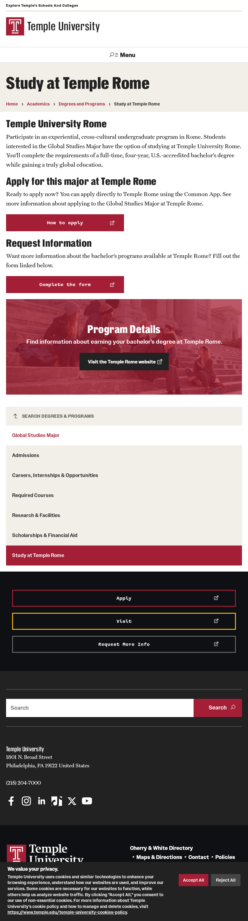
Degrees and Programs (82, 104)
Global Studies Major (36, 435)
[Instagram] (26, 801)
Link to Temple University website (45, 855)
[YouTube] (87, 801)
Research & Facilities (36, 515)
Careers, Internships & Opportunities (55, 475)
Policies (225, 857)
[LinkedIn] (41, 801)
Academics (38, 104)
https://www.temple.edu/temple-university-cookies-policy (67, 912)
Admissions (25, 455)
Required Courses (33, 495)
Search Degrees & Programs (58, 416)
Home (12, 104)
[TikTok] (56, 801)
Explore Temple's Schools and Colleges (42, 5)
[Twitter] (72, 801)
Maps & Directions (159, 857)
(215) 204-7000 (23, 783)
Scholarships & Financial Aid (44, 535)
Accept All (193, 880)
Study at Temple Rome (38, 555)
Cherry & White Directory (161, 848)
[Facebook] (11, 801)
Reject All (226, 880)
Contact (198, 857)
